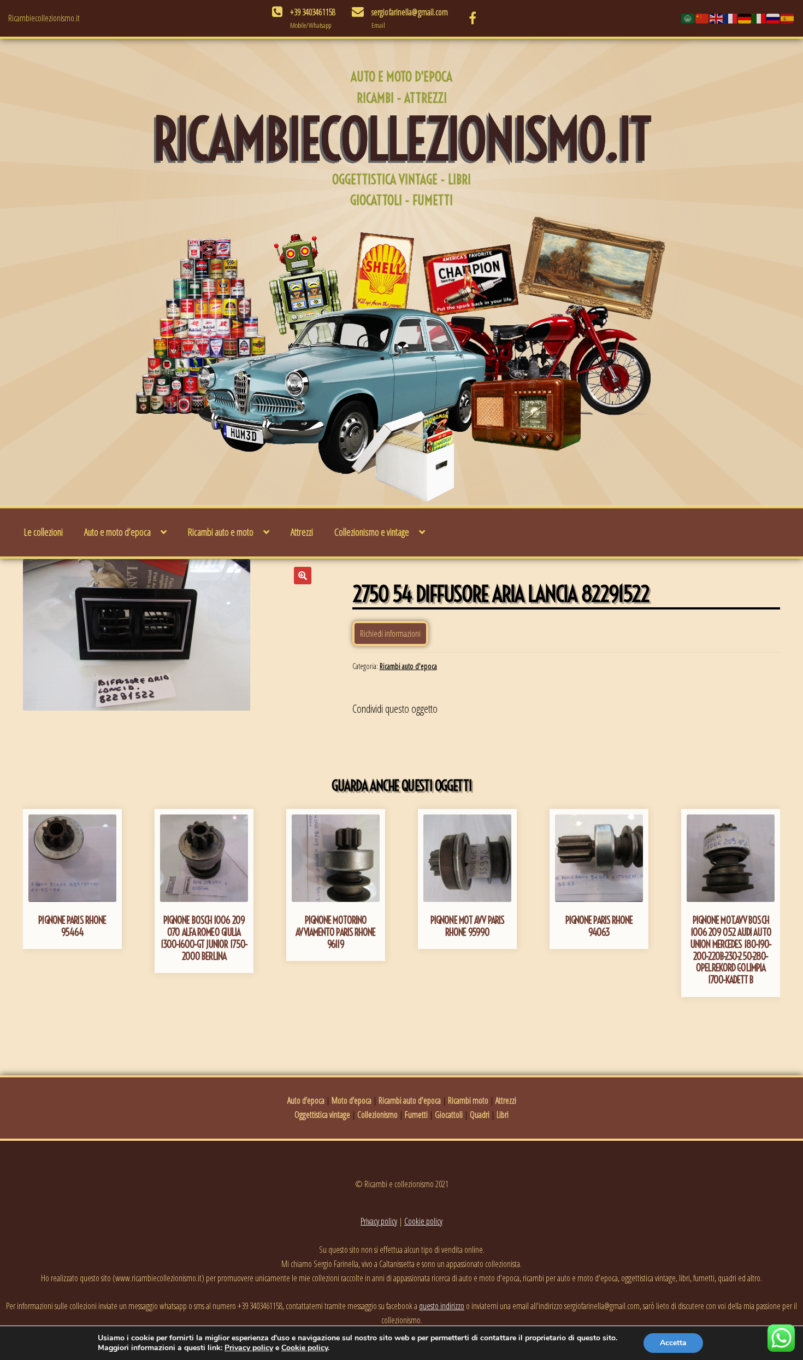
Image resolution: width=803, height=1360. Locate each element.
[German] (745, 18)
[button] (302, 575)
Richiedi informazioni (390, 634)
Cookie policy (423, 1221)
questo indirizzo (441, 1306)
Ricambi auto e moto (220, 531)
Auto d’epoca (305, 1100)
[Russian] (773, 18)
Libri (503, 1115)
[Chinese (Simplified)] (702, 18)
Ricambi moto (468, 1100)
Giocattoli (449, 1115)
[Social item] (472, 18)
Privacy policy (379, 1221)
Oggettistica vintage (322, 1115)
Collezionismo (377, 1115)
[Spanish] (788, 18)
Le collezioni (43, 531)
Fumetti (416, 1115)
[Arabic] (688, 18)
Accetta (673, 1343)
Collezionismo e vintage (371, 531)
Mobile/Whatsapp (310, 25)
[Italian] (759, 18)
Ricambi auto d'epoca (408, 666)
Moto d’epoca (351, 1100)
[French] (731, 18)
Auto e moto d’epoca (117, 531)
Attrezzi (302, 531)
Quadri (479, 1115)
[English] (717, 18)
